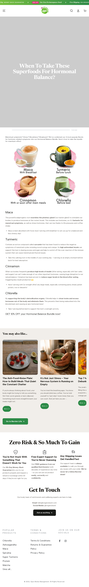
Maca (9, 212)
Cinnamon (12, 266)
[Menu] (4, 11)
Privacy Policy (37, 553)
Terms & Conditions (40, 540)
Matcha (6, 565)
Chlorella (11, 293)
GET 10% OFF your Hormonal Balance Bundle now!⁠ (32, 313)
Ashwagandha (9, 545)
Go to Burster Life (14, 421)
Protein (6, 561)
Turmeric (11, 239)
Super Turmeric (10, 557)
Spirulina (7, 553)
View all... (7, 569)
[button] (71, 11)
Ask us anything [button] (43, 513)
